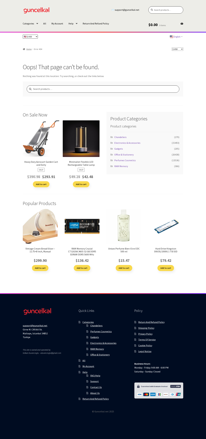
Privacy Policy (145, 333)
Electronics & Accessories (127, 142)
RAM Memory (121, 166)
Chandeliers (120, 137)
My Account (57, 23)
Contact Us (96, 387)
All (44, 23)
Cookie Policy (145, 345)
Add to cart (41, 184)
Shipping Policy (146, 327)
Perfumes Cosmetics (125, 160)
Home (29, 49)
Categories (28, 23)
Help (70, 23)
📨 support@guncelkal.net (125, 9)
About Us (95, 393)
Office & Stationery (124, 154)
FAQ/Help (95, 375)
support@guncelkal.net (35, 325)
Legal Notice (144, 351)
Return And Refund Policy (96, 23)
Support (94, 381)
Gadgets (118, 148)
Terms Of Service (147, 339)
